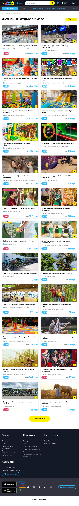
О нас (3, 444)
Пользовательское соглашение (8, 447)
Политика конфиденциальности (9, 452)
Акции (24, 8)
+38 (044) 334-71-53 (8, 467)
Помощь (25, 441)
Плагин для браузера (30, 446)
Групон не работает (8, 455)
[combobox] (37, 3)
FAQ (24, 444)
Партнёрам (47, 441)
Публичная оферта (50, 444)
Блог (24, 452)
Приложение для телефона (31, 449)
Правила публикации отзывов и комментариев (32, 455)
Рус (73, 3)
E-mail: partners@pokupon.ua (11, 470)
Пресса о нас (6, 441)
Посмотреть (9, 40)
